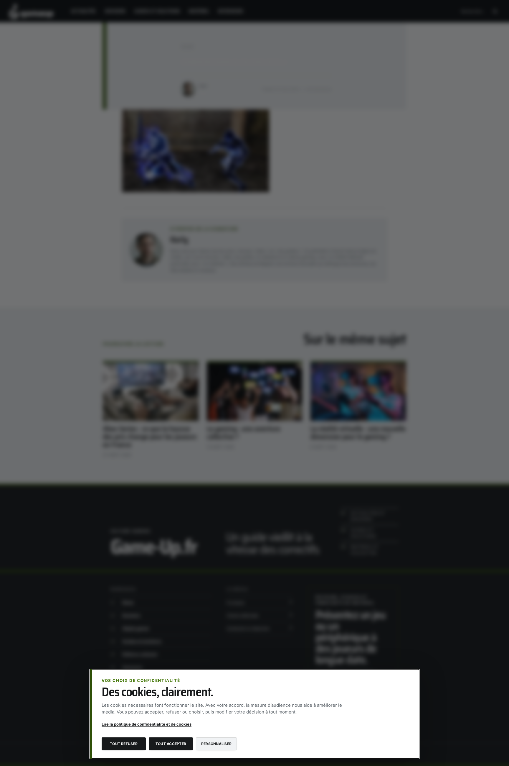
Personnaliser (216, 744)
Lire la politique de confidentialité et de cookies (146, 724)
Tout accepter (171, 744)
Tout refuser (124, 744)
